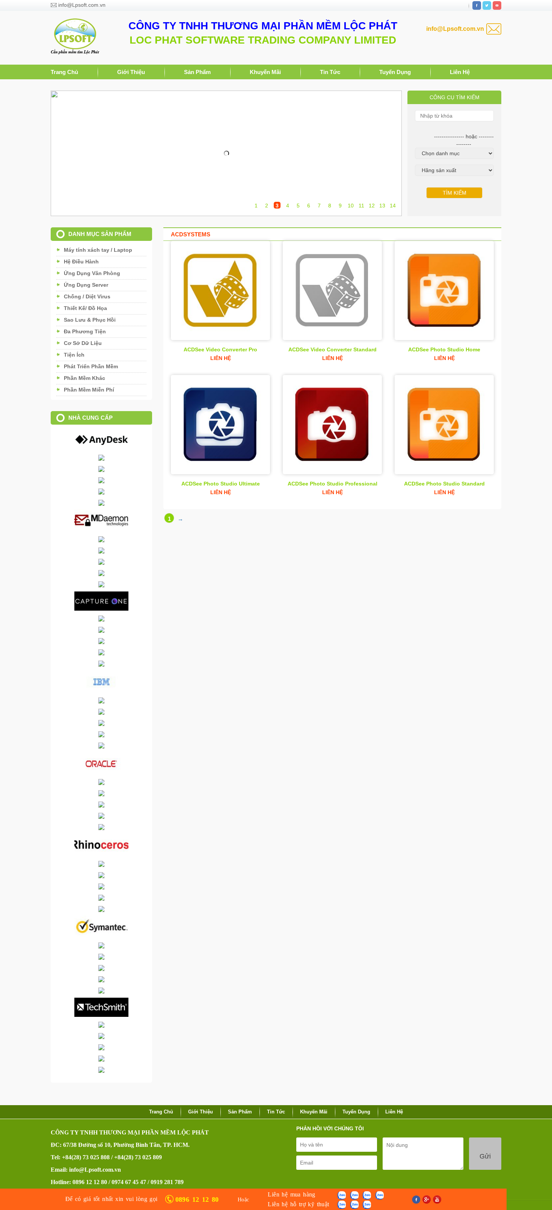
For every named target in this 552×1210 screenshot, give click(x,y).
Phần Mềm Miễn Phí (89, 390)
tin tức (330, 72)
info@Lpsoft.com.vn (82, 5)
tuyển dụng (395, 72)
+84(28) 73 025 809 (138, 1157)
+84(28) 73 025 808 (86, 1157)
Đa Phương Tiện (85, 331)
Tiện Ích (74, 355)
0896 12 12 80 (89, 1182)
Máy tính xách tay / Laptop (98, 250)
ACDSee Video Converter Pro (220, 349)
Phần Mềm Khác (84, 378)
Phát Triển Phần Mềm (91, 366)
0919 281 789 (167, 1182)
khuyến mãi (265, 72)
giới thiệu (131, 72)
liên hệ (460, 72)
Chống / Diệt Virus (87, 296)
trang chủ (64, 72)
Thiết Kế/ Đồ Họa (85, 308)
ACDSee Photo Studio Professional (332, 484)
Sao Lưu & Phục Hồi (90, 320)
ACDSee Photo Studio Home (444, 349)
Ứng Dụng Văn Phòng (92, 273)
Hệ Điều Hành (81, 262)
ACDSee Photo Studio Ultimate (220, 484)
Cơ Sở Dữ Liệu (83, 343)
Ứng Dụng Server (86, 285)
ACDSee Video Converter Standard (332, 349)
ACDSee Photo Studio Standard (444, 484)
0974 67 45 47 (129, 1182)
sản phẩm (197, 72)
